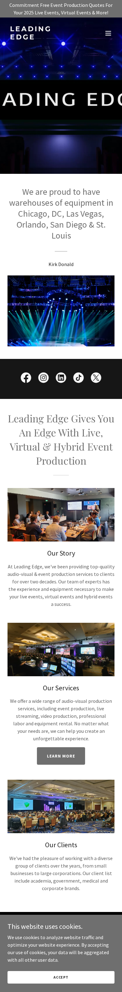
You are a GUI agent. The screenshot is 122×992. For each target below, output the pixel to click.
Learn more (61, 756)
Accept (61, 977)
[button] (108, 33)
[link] (45, 37)
